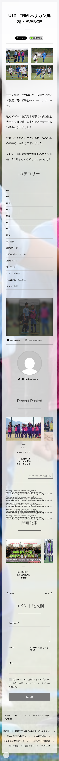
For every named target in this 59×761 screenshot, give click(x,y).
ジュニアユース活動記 (15, 280)
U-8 (7, 197)
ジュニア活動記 (13, 273)
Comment (13, 623)
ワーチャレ (11, 267)
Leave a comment (35, 340)
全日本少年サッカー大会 (16, 254)
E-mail (33, 647)
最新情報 (10, 241)
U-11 (8, 229)
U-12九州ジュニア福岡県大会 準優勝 (24, 575)
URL (11, 663)
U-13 (8, 216)
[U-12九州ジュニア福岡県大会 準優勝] (23, 551)
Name (11, 647)
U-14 (8, 210)
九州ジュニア (12, 261)
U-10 (8, 235)
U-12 (8, 222)
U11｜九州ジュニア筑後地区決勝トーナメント (24, 461)
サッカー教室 (12, 286)
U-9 (7, 190)
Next (47, 593)
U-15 (8, 203)
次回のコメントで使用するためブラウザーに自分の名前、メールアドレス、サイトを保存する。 (29, 683)
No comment (14, 340)
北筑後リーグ (12, 248)
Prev (12, 593)
